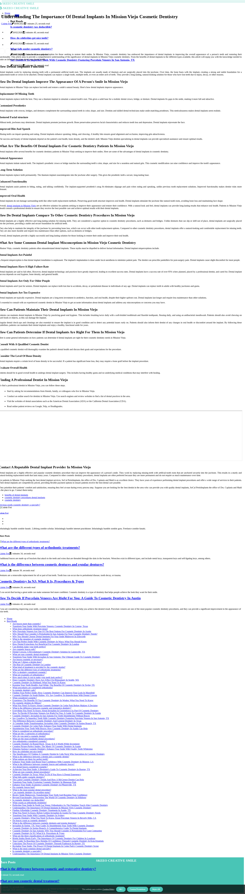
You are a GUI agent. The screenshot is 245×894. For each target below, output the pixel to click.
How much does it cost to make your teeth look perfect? (37, 677)
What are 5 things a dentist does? (27, 662)
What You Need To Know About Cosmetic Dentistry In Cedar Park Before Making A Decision (55, 705)
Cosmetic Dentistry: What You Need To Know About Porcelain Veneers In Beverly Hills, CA (54, 818)
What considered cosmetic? (24, 698)
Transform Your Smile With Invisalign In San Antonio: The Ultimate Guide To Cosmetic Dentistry (56, 657)
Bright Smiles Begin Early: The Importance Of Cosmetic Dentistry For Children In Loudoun (53, 838)
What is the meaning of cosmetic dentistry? (31, 639)
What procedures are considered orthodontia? (32, 687)
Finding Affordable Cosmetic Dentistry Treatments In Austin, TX (41, 810)
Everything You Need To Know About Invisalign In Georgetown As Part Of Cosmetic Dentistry (55, 710)
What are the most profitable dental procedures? (33, 739)
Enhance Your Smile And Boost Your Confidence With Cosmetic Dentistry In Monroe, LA (53, 762)
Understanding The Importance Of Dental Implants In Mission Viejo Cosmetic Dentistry (51, 808)
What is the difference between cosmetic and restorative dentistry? (41, 708)
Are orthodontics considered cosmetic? (29, 741)
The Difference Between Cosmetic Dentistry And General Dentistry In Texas (46, 721)
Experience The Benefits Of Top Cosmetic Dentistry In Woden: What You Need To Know (52, 700)
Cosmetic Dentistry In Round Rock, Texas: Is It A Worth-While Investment (46, 744)
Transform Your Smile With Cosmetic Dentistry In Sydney (38, 815)
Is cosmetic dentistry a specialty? (27, 851)
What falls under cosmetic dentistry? (28, 777)
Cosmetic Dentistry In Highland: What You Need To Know (39, 682)
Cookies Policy (108, 889)
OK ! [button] (121, 889)
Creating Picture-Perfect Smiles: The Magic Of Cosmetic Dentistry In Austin (46, 746)
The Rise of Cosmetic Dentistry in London (31, 664)
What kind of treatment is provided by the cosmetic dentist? (38, 667)
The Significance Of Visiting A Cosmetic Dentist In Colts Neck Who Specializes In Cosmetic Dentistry (58, 754)
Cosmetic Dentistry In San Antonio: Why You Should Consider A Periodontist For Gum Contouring (57, 831)
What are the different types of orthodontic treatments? (36, 670)
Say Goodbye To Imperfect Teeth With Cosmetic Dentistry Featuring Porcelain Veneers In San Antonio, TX (60, 718)
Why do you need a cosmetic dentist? (29, 736)
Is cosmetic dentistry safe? (24, 690)
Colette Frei (6, 23)
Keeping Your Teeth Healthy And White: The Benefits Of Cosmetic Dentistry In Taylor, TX (53, 685)
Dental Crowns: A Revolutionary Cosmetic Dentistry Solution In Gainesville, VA (48, 652)
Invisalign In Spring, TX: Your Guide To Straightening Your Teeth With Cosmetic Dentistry (53, 825)
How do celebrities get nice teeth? (27, 751)
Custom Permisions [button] (137, 889)
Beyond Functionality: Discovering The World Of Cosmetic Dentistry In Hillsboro (49, 797)
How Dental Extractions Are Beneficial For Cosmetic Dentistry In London (45, 644)
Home (7, 13)
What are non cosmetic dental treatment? (30, 654)
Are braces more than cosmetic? (26, 624)
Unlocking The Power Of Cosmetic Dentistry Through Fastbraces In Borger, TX (48, 843)
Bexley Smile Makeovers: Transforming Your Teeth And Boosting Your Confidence (49, 795)
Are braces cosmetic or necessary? (27, 659)
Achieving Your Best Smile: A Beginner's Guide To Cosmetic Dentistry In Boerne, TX (51, 769)
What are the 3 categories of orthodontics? (31, 733)
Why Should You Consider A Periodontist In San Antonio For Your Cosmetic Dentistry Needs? (54, 634)
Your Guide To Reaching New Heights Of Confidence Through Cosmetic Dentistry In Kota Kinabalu (58, 841)
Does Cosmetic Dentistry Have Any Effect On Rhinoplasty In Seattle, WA (45, 680)
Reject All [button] (156, 889)
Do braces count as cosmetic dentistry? (29, 820)
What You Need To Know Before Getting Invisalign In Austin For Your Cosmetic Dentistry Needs (56, 813)
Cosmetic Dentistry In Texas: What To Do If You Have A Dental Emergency (46, 774)
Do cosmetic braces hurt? (23, 787)
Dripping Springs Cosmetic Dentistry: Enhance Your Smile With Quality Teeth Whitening (52, 749)
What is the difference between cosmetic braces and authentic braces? (43, 764)
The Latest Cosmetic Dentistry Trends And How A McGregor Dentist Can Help (48, 779)
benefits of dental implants (16, 495)
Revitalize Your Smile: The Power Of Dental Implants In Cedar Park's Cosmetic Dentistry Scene (55, 846)
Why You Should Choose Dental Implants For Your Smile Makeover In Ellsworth (48, 636)
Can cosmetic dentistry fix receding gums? (31, 792)
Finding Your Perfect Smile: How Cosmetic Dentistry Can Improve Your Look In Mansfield (53, 693)
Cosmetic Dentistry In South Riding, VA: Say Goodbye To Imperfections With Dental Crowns (54, 695)
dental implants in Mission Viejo (21, 205)
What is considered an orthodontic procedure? (32, 731)
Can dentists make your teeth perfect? (29, 647)
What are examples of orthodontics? (28, 675)
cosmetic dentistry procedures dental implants (25, 497)
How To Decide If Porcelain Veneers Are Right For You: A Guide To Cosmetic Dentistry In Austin (56, 713)
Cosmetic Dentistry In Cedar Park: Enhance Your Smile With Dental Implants (47, 726)
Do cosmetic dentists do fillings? (26, 703)
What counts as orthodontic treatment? (29, 802)
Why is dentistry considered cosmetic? (29, 672)
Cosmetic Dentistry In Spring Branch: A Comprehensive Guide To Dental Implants (49, 828)
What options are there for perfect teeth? (30, 759)
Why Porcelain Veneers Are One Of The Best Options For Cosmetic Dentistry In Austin (51, 631)
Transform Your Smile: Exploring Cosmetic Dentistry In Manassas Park (44, 782)
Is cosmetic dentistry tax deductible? (28, 800)
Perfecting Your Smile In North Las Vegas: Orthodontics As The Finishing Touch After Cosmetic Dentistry (60, 805)
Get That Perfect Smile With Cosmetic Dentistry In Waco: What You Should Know (49, 641)
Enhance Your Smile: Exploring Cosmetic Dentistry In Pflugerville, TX (44, 785)
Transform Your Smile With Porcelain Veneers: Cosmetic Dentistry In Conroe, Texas (50, 626)
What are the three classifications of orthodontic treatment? (38, 836)
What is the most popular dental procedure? (31, 790)
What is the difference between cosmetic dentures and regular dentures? (44, 823)
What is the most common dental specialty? (31, 848)
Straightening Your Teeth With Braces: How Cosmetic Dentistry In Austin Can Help (50, 728)
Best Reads (12, 621)
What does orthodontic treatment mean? (30, 629)
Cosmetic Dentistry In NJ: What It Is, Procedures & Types (38, 833)
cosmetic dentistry (13, 500)
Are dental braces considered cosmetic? (30, 767)
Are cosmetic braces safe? (24, 649)
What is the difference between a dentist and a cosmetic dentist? (40, 756)
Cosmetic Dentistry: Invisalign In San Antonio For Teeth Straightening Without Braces (51, 716)
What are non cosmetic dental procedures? (31, 772)
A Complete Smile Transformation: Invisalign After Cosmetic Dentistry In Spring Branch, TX (54, 723)
